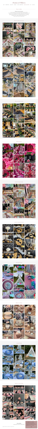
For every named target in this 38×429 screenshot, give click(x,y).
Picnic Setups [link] (11, 4)
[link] (19, 3)
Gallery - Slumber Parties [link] (20, 4)
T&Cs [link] (30, 4)
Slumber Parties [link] (7, 4)
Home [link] (3, 4)
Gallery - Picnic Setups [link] (26, 4)
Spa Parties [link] (15, 4)
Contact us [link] (33, 4)
